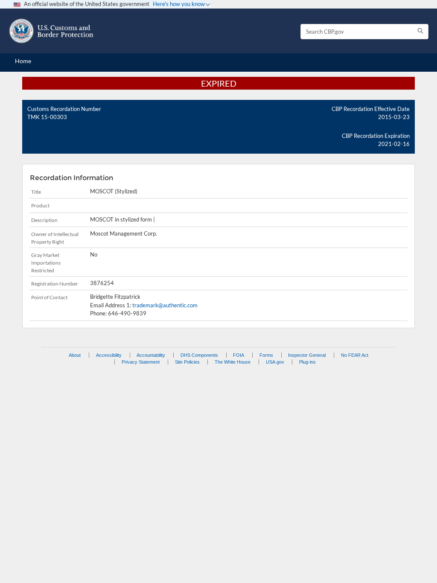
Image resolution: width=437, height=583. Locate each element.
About (75, 355)
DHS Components (199, 355)
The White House (233, 361)
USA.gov (275, 361)
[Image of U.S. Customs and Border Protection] (51, 31)
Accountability (151, 355)
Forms (266, 355)
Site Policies (187, 361)
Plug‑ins (307, 361)
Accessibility (109, 355)
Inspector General (307, 355)
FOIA (238, 355)
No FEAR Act (354, 355)
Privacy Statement (141, 361)
